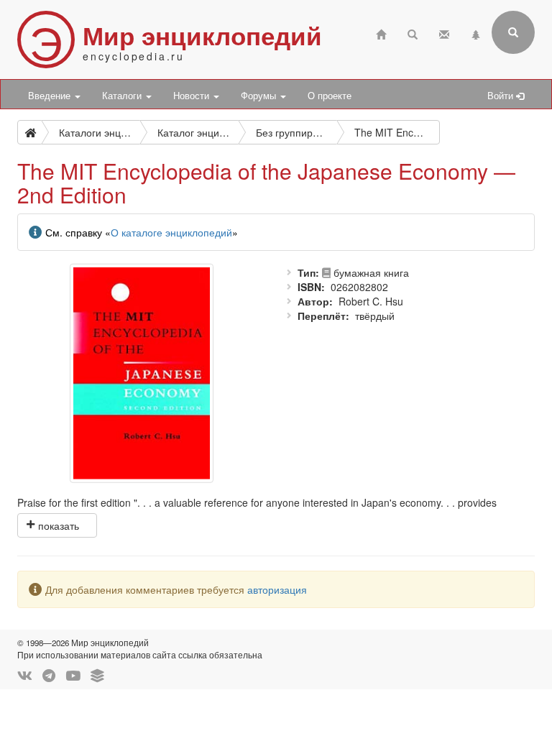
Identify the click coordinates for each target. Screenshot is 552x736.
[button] (57, 525)
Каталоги (123, 95)
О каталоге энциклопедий (171, 232)
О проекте (329, 95)
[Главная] (381, 32)
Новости (192, 95)
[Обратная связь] (444, 32)
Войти (501, 95)
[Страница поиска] (412, 32)
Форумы (260, 95)
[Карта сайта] (476, 32)
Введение (50, 95)
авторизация (277, 589)
